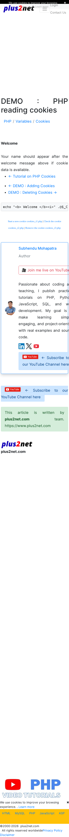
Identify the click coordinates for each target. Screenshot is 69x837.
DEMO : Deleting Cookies (32, 192)
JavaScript (47, 813)
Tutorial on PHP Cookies (31, 176)
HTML (6, 813)
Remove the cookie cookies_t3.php (43, 228)
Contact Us (58, 12)
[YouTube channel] (36, 346)
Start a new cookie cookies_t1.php (25, 221)
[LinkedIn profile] (21, 346)
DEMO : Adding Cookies (31, 186)
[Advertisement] (34, 52)
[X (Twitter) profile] (29, 346)
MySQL (20, 813)
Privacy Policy (52, 830)
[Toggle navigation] (45, 8)
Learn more (26, 807)
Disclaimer (7, 835)
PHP (32, 813)
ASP (62, 813)
